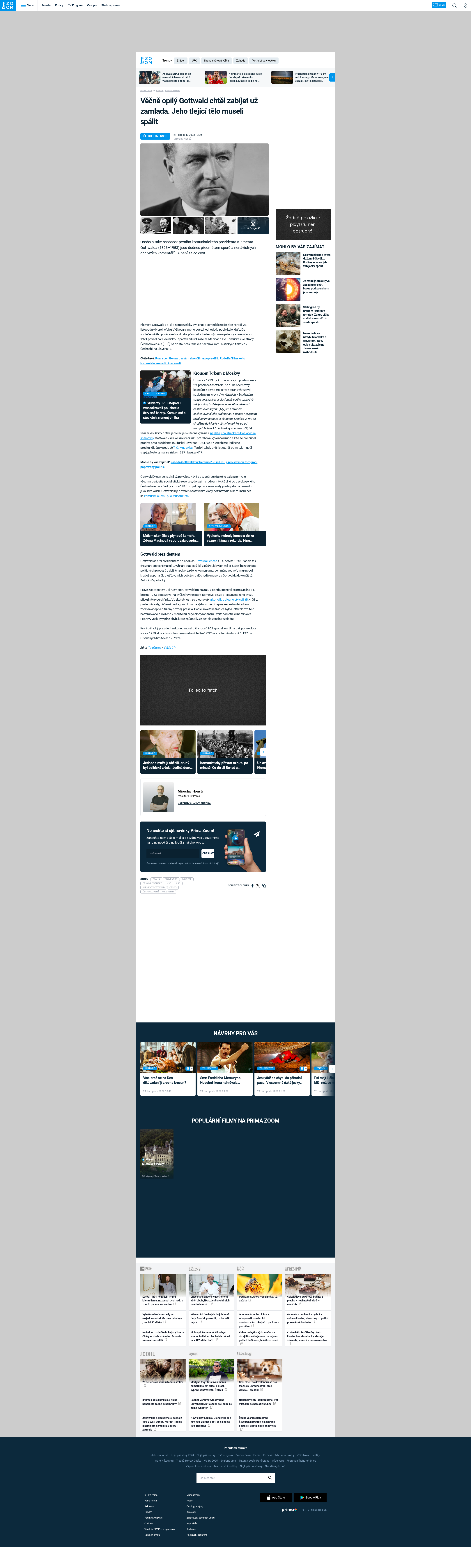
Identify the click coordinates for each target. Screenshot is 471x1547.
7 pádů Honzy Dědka (188, 1460)
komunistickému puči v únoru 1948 (167, 496)
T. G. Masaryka (182, 447)
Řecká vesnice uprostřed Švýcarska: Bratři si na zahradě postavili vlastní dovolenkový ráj (258, 1421)
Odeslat (207, 853)
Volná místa (150, 1500)
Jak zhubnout (159, 1455)
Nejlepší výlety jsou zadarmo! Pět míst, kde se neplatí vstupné (258, 1401)
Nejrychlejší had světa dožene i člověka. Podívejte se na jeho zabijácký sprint (317, 260)
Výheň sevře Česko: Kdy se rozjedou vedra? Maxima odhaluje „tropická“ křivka (162, 1318)
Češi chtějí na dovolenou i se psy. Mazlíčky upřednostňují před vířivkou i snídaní (258, 1386)
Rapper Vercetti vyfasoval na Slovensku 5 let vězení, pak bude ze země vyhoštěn (211, 1403)
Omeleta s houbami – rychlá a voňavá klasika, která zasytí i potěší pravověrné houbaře (307, 1318)
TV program (225, 1455)
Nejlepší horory (206, 1455)
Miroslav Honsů (182, 138)
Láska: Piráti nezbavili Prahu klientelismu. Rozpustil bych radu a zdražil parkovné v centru (162, 1300)
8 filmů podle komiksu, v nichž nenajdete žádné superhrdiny (159, 1401)
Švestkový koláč (275, 1466)
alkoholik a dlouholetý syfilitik (229, 599)
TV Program (75, 5)
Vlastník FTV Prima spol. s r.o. (159, 1529)
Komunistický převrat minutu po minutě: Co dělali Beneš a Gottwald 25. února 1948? (224, 765)
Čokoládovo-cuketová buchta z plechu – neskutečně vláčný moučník (305, 1300)
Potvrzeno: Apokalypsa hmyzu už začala (258, 1298)
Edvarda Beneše (206, 561)
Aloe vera (278, 1460)
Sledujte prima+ (110, 5)
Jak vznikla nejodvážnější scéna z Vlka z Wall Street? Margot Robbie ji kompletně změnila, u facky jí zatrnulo (162, 1423)
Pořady (59, 5)
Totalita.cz (154, 647)
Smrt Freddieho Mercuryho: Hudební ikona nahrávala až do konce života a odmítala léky (222, 1080)
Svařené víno (228, 1460)
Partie (257, 1455)
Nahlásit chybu (152, 1534)
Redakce (191, 1529)
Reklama (149, 1506)
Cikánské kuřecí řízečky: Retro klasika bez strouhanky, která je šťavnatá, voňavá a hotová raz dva (307, 1336)
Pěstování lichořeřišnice (301, 1460)
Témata (46, 5)
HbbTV (148, 1512)
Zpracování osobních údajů (201, 1517)
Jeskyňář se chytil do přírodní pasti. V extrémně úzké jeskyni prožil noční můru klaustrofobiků (280, 1080)
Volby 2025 (211, 1460)
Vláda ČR (170, 647)
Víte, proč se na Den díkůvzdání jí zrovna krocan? (164, 1080)
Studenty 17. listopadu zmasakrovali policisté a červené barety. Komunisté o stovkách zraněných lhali (164, 410)
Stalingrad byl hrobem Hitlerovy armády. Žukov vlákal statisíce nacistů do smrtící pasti (316, 314)
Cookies (148, 1523)
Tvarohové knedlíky (225, 1466)
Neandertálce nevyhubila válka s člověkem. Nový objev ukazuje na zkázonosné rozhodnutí (314, 343)
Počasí (267, 1455)
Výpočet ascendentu (198, 1466)
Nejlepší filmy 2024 (182, 1455)
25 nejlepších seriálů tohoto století (162, 1382)
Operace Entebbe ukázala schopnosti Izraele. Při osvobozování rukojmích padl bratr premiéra (259, 1320)
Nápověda (192, 1523)
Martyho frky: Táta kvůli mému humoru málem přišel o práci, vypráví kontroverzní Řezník (208, 1386)
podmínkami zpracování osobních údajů (199, 863)
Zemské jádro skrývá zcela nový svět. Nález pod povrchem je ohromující (316, 286)
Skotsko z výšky (153, 1164)
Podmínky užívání (153, 1517)
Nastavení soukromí (197, 1534)
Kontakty (191, 1512)
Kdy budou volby (284, 1455)
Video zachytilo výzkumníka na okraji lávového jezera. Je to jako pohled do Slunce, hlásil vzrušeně (258, 1336)
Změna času (243, 1455)
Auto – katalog (164, 1460)
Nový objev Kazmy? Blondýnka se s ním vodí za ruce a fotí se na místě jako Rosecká (211, 1421)
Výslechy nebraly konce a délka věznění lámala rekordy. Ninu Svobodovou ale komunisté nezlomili (234, 538)
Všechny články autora (194, 803)
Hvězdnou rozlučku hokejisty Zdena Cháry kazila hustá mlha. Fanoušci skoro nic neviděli (163, 1336)
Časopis (92, 5)
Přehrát (150, 1159)
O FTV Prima (150, 1495)
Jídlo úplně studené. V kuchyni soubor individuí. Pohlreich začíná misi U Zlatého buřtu (210, 1336)
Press (190, 1500)
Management (193, 1495)
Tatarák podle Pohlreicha (254, 1460)
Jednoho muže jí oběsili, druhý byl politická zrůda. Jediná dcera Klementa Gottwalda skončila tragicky (167, 765)
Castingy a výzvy (195, 1506)
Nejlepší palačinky (251, 1466)
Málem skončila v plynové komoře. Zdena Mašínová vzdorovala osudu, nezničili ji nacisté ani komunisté (170, 538)
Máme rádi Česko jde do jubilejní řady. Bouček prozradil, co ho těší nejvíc (210, 1318)
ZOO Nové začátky (308, 1455)
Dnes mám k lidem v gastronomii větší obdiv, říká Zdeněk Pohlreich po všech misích (210, 1300)
